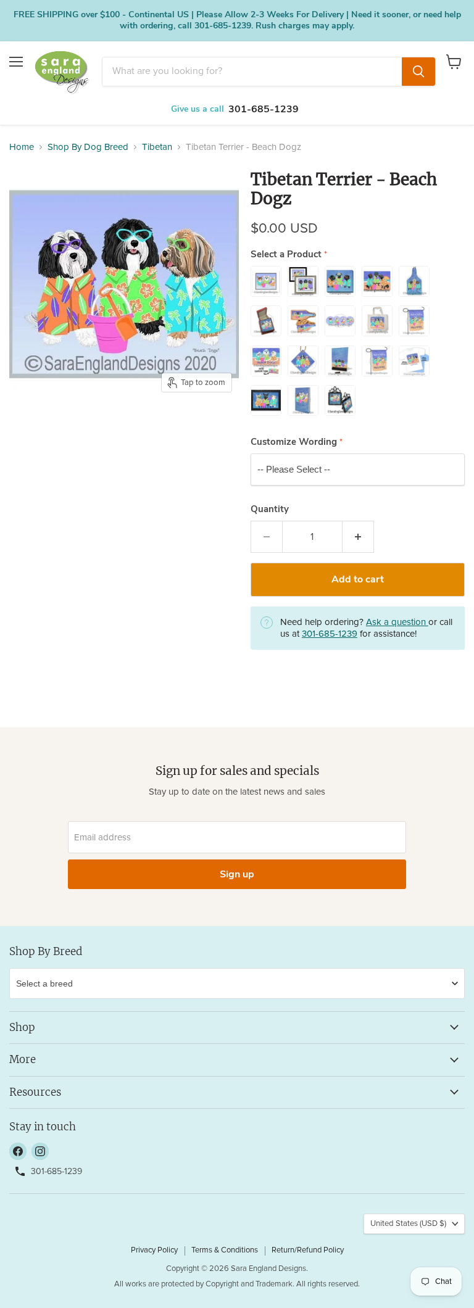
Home (21, 147)
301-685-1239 (263, 109)
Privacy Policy (154, 1250)
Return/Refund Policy (308, 1250)
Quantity (270, 509)
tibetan (157, 147)
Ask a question (397, 622)
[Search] (418, 71)
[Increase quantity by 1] (358, 537)
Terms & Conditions (224, 1250)
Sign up (237, 874)
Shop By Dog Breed (88, 147)
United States (408, 1224)
